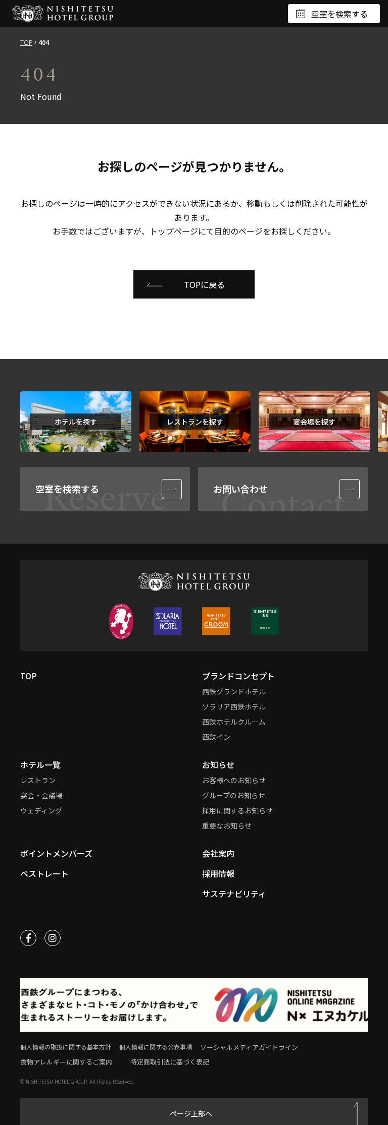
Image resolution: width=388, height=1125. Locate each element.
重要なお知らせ (227, 825)
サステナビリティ (234, 894)
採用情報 (218, 873)
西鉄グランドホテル (234, 691)
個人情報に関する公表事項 (155, 1047)
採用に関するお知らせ (237, 810)
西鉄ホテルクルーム (234, 721)
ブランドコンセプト (238, 676)
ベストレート (44, 873)
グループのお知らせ (233, 795)
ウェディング (41, 810)
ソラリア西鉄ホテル (234, 706)
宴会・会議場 (41, 795)
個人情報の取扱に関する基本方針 (65, 1047)
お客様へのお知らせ (234, 780)
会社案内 (218, 853)
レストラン (38, 780)
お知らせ (218, 764)
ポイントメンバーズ (56, 853)
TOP (26, 42)
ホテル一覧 (40, 764)
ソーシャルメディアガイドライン (249, 1047)
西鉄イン (216, 736)
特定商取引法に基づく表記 (169, 1061)
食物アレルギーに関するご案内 (66, 1061)
